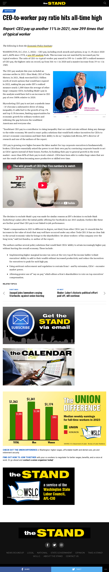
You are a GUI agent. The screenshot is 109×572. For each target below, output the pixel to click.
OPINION (80, 553)
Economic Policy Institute (39, 45)
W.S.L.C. (36, 556)
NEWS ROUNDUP (15, 553)
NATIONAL (42, 553)
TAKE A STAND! (95, 553)
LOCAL (30, 553)
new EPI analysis (35, 55)
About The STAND (53, 556)
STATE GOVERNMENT (61, 553)
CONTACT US (72, 556)
